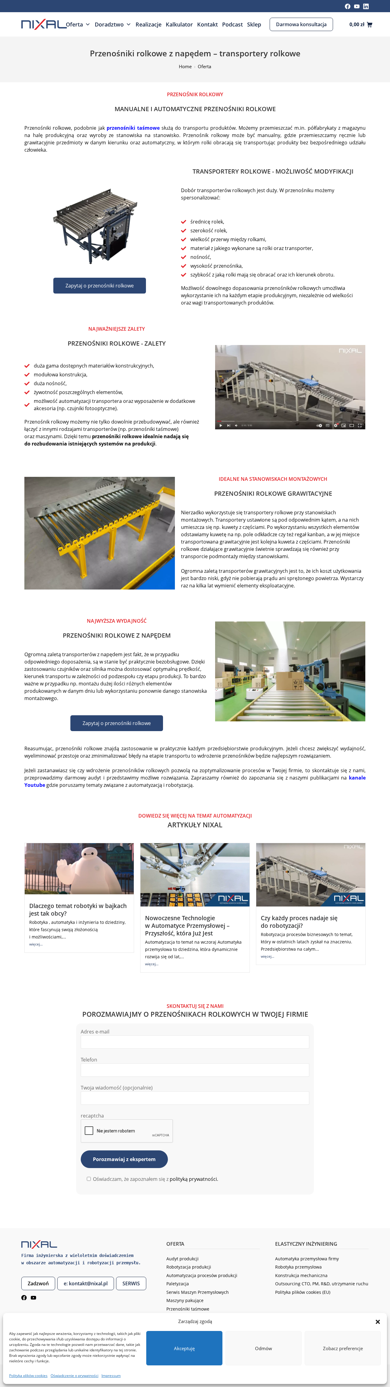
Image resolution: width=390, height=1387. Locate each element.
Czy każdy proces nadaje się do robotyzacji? (299, 922)
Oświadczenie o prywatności (74, 1375)
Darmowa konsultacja (301, 24)
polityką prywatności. (194, 1179)
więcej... (36, 944)
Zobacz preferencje (343, 1348)
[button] (378, 1321)
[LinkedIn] (366, 6)
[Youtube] (357, 6)
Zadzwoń (38, 1283)
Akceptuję (184, 1348)
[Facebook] (347, 6)
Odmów (263, 1348)
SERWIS (131, 1283)
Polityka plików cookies (28, 1375)
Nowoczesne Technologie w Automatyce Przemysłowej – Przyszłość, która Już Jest (187, 925)
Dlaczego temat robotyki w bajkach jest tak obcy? (78, 909)
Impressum (111, 1375)
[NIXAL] (44, 24)
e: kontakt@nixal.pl (86, 1283)
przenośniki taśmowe (133, 128)
